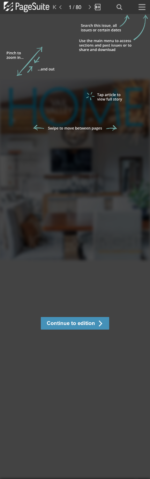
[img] (75, 246)
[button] (75, 324)
